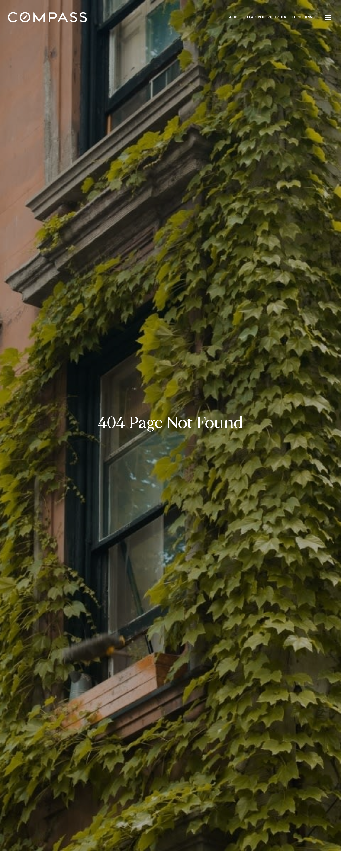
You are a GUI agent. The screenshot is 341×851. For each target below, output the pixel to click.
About (235, 17)
